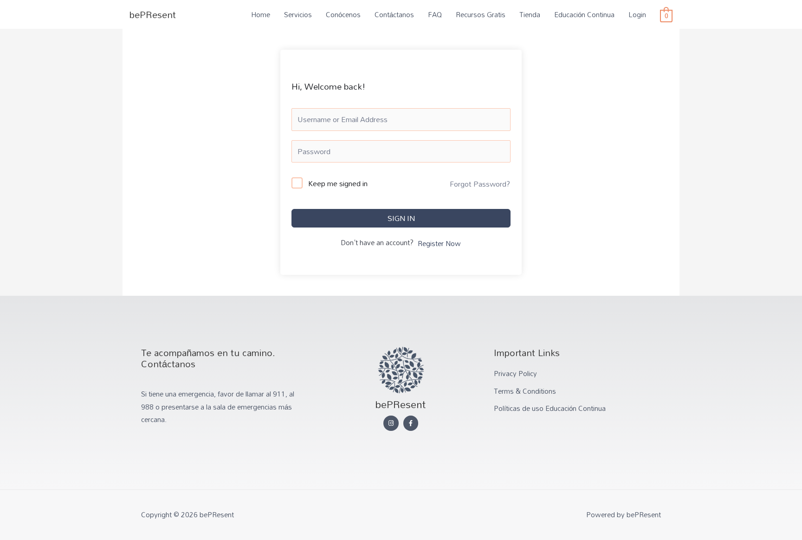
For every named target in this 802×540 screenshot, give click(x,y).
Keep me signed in (338, 184)
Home (260, 14)
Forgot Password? (480, 183)
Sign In (401, 218)
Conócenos (343, 14)
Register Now (439, 243)
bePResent (152, 14)
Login (637, 14)
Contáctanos (394, 14)
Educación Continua (584, 14)
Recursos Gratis (480, 14)
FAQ (435, 14)
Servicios (298, 14)
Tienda (529, 14)
